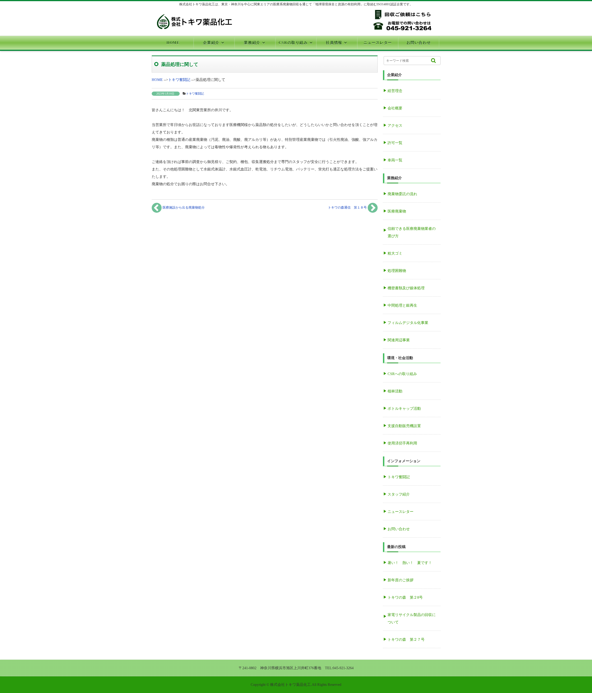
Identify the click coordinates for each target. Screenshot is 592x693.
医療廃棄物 (397, 211)
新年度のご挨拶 (400, 580)
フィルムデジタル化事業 (408, 323)
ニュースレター (378, 43)
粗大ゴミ (395, 253)
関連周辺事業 (399, 340)
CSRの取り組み (293, 43)
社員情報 (334, 43)
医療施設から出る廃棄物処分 (183, 207)
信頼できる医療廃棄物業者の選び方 (412, 232)
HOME (172, 43)
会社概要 (395, 108)
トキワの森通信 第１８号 (348, 207)
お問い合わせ (419, 43)
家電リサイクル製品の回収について (412, 618)
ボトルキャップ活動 (404, 408)
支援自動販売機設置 (404, 426)
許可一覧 (395, 143)
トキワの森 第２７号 (406, 639)
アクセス (395, 125)
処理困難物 (397, 271)
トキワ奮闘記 (195, 93)
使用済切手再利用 (402, 443)
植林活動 (395, 391)
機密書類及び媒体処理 (406, 288)
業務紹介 (252, 43)
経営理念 (395, 91)
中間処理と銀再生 (402, 305)
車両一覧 (395, 160)
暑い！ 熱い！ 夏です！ (410, 563)
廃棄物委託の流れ (402, 194)
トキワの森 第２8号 (405, 597)
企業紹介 (211, 43)
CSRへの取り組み (402, 374)
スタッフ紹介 (399, 494)
